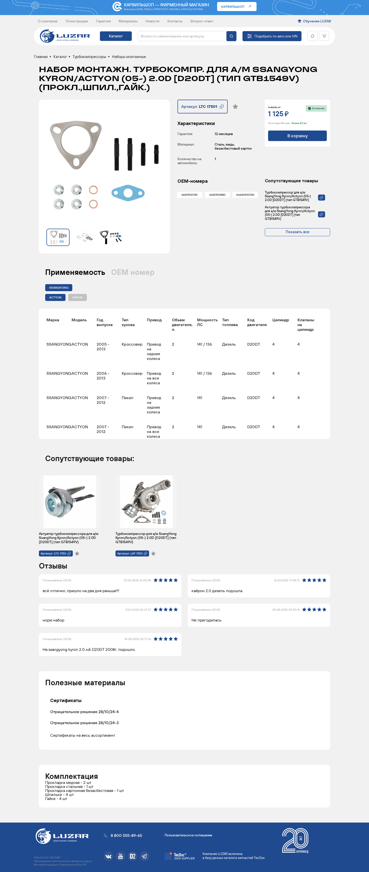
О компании (47, 21)
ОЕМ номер (132, 272)
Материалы (128, 21)
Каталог (116, 36)
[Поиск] (231, 36)
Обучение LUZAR (317, 21)
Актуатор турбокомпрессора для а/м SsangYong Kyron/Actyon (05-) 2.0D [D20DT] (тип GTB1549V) (290, 212)
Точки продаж (77, 21)
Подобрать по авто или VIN (276, 36)
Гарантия (103, 21)
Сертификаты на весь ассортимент (82, 735)
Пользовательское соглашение (188, 835)
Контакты (174, 21)
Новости (152, 21)
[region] (184, 373)
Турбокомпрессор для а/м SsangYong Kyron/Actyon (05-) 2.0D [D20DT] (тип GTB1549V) (288, 196)
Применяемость (75, 272)
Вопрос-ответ (202, 21)
